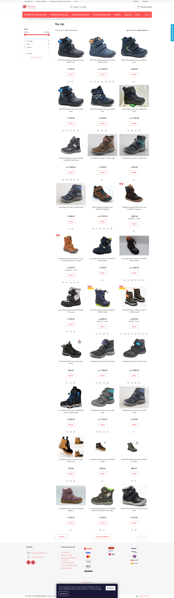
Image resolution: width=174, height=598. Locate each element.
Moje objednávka (66, 568)
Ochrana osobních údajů (69, 565)
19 (91, 82)
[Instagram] (33, 562)
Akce (38, 44)
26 (78, 131)
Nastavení (63, 594)
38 (102, 131)
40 (139, 383)
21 (98, 82)
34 (98, 131)
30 (70, 180)
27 (69, 229)
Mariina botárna (87, 582)
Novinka (38, 47)
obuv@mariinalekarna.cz (39, 553)
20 (95, 82)
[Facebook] (28, 562)
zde (100, 589)
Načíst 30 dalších (102, 537)
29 (69, 82)
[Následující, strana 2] (142, 536)
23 (102, 280)
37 (139, 131)
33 (113, 82)
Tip (38, 50)
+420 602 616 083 (37, 557)
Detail (71, 74)
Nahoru (62, 537)
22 (102, 82)
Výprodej (38, 53)
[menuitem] (35, 15)
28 (106, 82)
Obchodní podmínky (67, 563)
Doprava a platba (41, 1)
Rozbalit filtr (36, 57)
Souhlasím (110, 588)
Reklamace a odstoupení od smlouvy (60, 1)
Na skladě (38, 41)
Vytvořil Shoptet (143, 596)
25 (74, 131)
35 (78, 282)
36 (143, 280)
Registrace (145, 1)
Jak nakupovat (28, 1)
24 (70, 332)
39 (106, 131)
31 (97, 229)
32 (72, 82)
